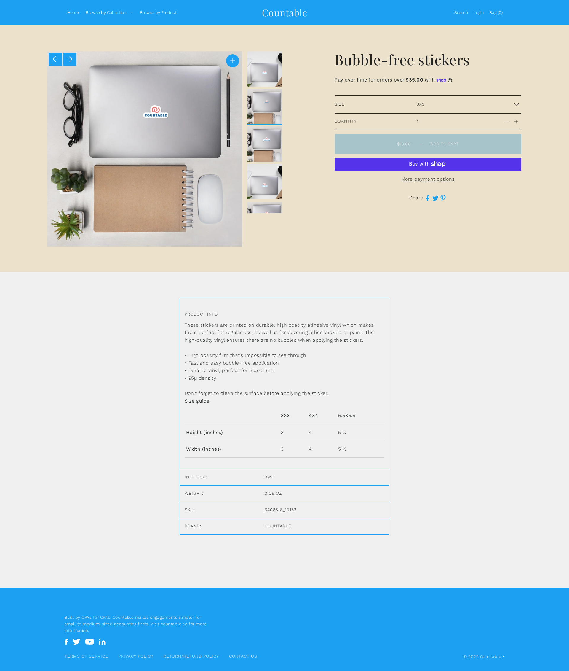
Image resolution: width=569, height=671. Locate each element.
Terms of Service (86, 656)
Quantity (346, 121)
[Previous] (55, 59)
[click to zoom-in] (232, 60)
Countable (284, 12)
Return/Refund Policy (191, 656)
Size (340, 104)
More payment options (428, 179)
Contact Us (243, 656)
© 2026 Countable (482, 656)
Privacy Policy (136, 656)
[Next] (69, 59)
